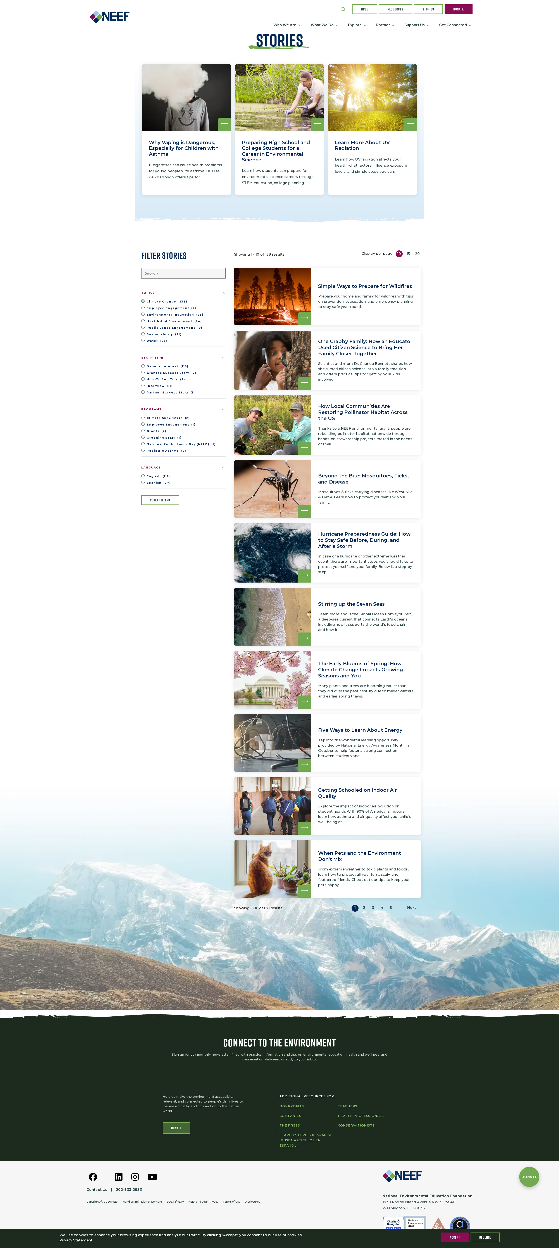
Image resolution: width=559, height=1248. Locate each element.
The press (290, 1125)
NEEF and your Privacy (203, 1201)
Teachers (347, 1106)
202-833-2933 (129, 1190)
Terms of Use (231, 1201)
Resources (396, 9)
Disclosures (252, 1201)
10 (399, 254)
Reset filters (160, 500)
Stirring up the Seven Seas (351, 604)
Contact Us (96, 1190)
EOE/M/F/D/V (175, 1201)
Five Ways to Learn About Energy (360, 730)
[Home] (111, 16)
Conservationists (356, 1125)
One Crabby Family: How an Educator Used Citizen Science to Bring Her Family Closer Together (365, 347)
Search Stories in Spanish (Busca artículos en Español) (306, 1140)
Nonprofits (292, 1106)
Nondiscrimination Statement (142, 1201)
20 (417, 254)
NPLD (364, 9)
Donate (458, 9)
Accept (455, 1237)
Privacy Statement (75, 1240)
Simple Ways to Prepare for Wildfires (365, 286)
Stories (428, 9)
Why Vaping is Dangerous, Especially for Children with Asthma (184, 148)
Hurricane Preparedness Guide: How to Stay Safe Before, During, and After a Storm (364, 540)
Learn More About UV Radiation (362, 145)
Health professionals (361, 1116)
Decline (485, 1237)
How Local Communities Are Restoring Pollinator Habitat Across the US (363, 412)
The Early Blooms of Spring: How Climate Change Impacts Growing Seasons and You (360, 670)
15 (408, 254)
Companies (290, 1116)
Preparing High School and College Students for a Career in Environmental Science (276, 151)
